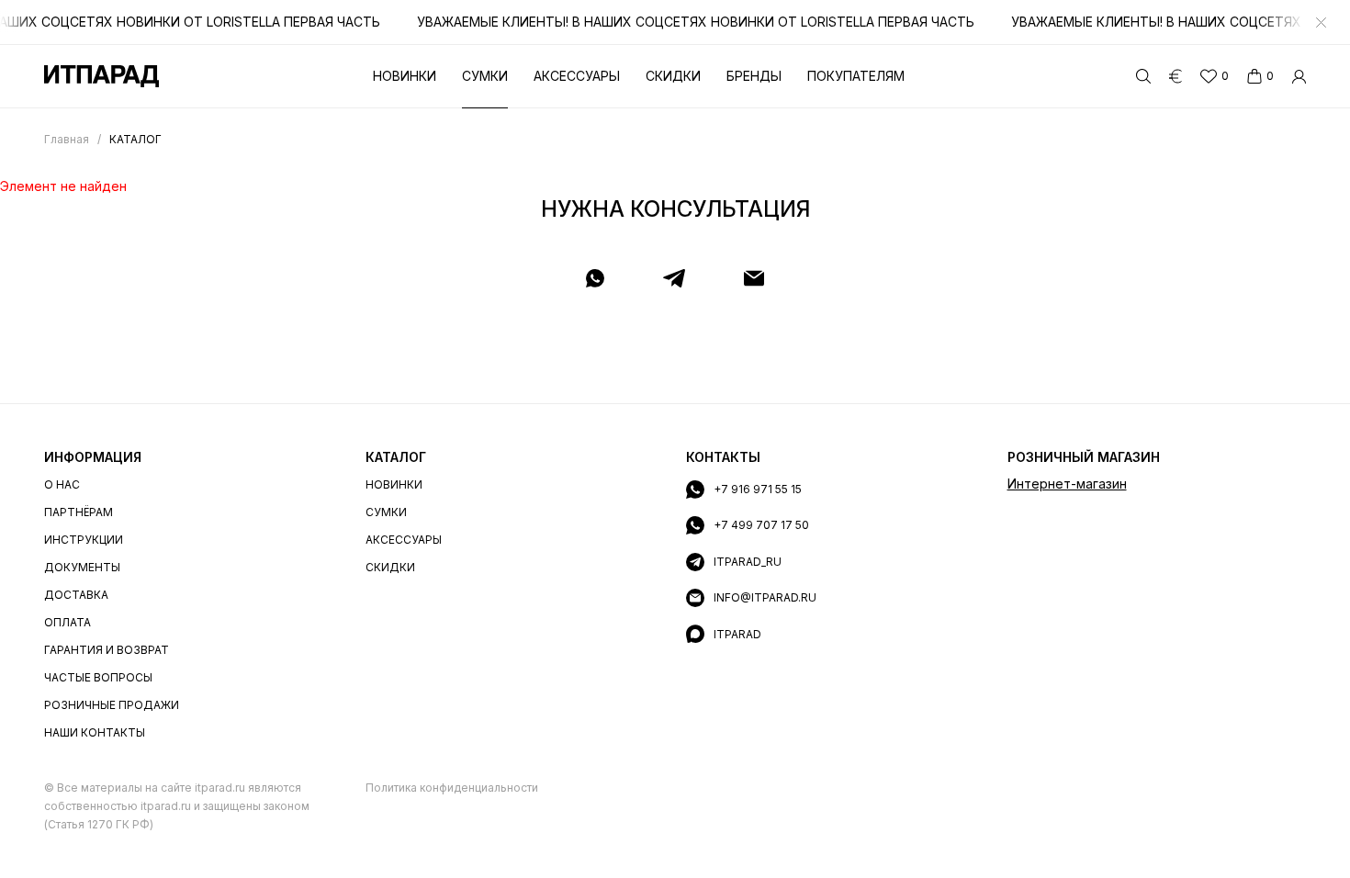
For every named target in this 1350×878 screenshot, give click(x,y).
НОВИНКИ (394, 484)
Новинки (404, 76)
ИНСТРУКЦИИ (83, 539)
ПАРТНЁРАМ (78, 512)
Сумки (485, 76)
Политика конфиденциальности (452, 787)
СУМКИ (386, 512)
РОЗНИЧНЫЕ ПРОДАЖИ (111, 705)
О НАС (62, 484)
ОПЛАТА (67, 622)
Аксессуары (577, 76)
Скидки (673, 76)
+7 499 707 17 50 (761, 525)
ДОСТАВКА (76, 595)
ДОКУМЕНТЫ (82, 567)
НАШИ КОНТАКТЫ (94, 732)
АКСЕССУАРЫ (404, 539)
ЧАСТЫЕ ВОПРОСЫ (98, 677)
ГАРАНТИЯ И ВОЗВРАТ (106, 650)
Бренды (754, 76)
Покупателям (856, 76)
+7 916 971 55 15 (758, 489)
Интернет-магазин (1067, 483)
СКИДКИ (390, 567)
